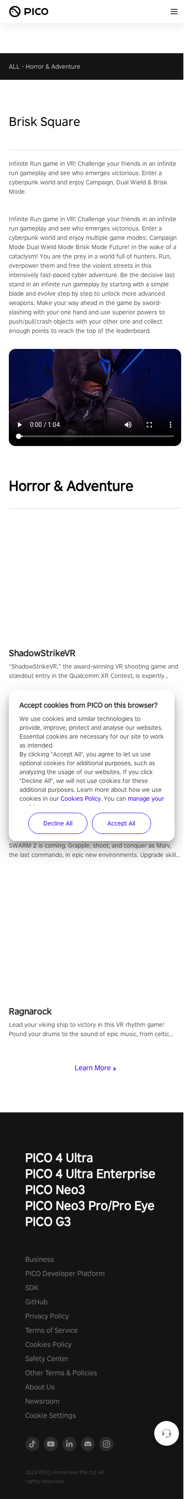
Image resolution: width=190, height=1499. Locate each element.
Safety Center (46, 1358)
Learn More (93, 1067)
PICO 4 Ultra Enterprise (90, 1173)
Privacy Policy (47, 1316)
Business (39, 1259)
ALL (14, 66)
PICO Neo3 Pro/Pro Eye (90, 1205)
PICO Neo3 (55, 1189)
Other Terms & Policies (61, 1373)
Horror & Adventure (53, 66)
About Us (40, 1387)
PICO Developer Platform (65, 1273)
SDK (31, 1287)
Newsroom (42, 1401)
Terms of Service (51, 1330)
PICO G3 (48, 1221)
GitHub (36, 1302)
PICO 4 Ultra (59, 1157)
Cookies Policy (48, 1344)
